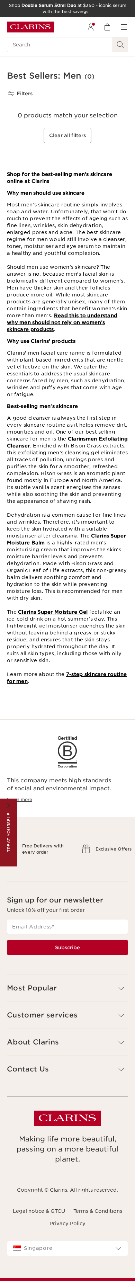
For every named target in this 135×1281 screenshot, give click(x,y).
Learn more (19, 799)
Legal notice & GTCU (39, 1241)
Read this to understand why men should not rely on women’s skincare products (62, 322)
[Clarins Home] (30, 27)
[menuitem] (91, 27)
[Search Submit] (120, 44)
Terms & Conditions (97, 1241)
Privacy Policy (68, 1253)
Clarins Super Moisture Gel (53, 612)
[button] (67, 1018)
